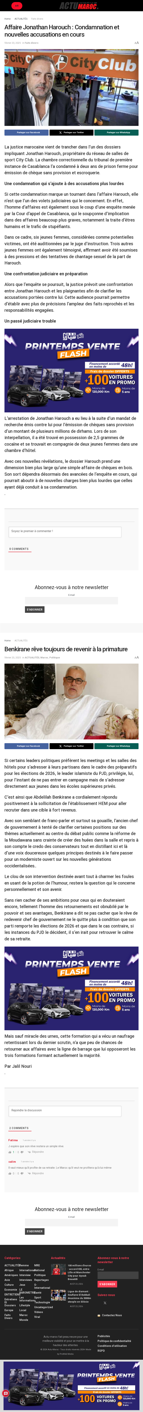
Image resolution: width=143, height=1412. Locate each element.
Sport (37, 1297)
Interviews (25, 1279)
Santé (37, 1292)
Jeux (22, 1284)
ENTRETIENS (12, 1294)
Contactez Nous (112, 1315)
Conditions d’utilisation (112, 1345)
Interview (25, 1275)
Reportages (41, 1279)
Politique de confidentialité (114, 1341)
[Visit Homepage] (78, 5)
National (39, 1270)
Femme (24, 1265)
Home (7, 19)
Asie (7, 1279)
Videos (38, 1312)
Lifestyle (24, 1305)
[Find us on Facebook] (99, 1303)
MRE (37, 1265)
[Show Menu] (6, 5)
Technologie (42, 1302)
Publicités (104, 1336)
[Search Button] (137, 5)
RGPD (101, 1350)
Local (22, 1310)
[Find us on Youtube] (111, 1303)
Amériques (11, 1275)
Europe (8, 1310)
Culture (9, 1284)
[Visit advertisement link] (71, 370)
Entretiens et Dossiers (10, 1302)
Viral (37, 1316)
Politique (54, 657)
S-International (42, 1286)
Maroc (44, 657)
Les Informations (27, 1299)
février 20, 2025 (12, 42)
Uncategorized (43, 1307)
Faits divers (37, 19)
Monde (23, 1319)
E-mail (71, 595)
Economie (10, 1289)
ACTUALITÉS (21, 19)
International (27, 1270)
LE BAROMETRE (27, 1291)
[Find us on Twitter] (105, 1303)
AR (17, 5)
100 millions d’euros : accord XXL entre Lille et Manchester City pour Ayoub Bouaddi (79, 1272)
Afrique (9, 1270)
